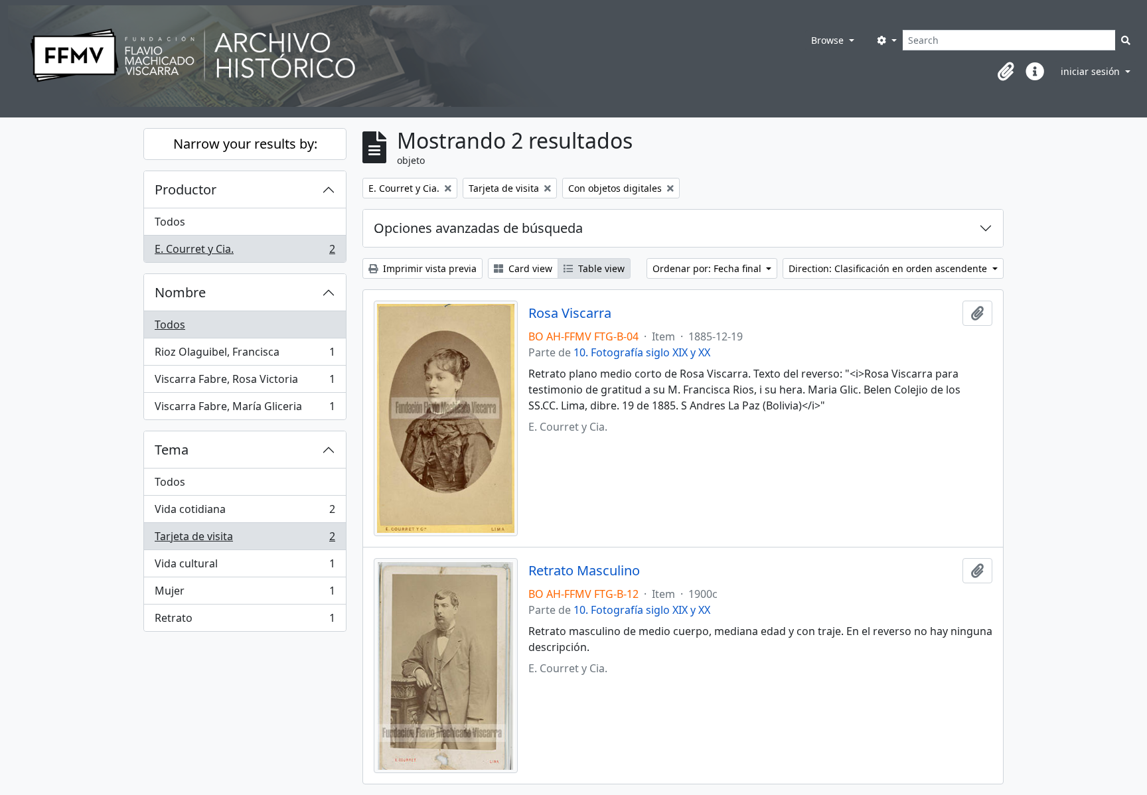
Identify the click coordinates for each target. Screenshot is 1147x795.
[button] (1005, 71)
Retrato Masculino (584, 571)
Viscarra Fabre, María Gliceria (244, 409)
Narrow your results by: (245, 144)
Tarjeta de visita (244, 539)
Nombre (180, 292)
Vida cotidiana (244, 512)
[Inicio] (388, 56)
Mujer (244, 594)
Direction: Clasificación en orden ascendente (889, 268)
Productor (185, 189)
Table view (600, 268)
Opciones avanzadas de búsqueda (478, 228)
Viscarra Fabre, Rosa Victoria (244, 382)
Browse (828, 40)
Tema (172, 450)
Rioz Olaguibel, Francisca (244, 355)
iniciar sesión (1091, 71)
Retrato (244, 621)
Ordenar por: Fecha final (708, 268)
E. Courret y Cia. (244, 252)
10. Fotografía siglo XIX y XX (642, 352)
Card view (529, 268)
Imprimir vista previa (428, 268)
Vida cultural (244, 566)
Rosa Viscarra (569, 313)
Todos (170, 221)
